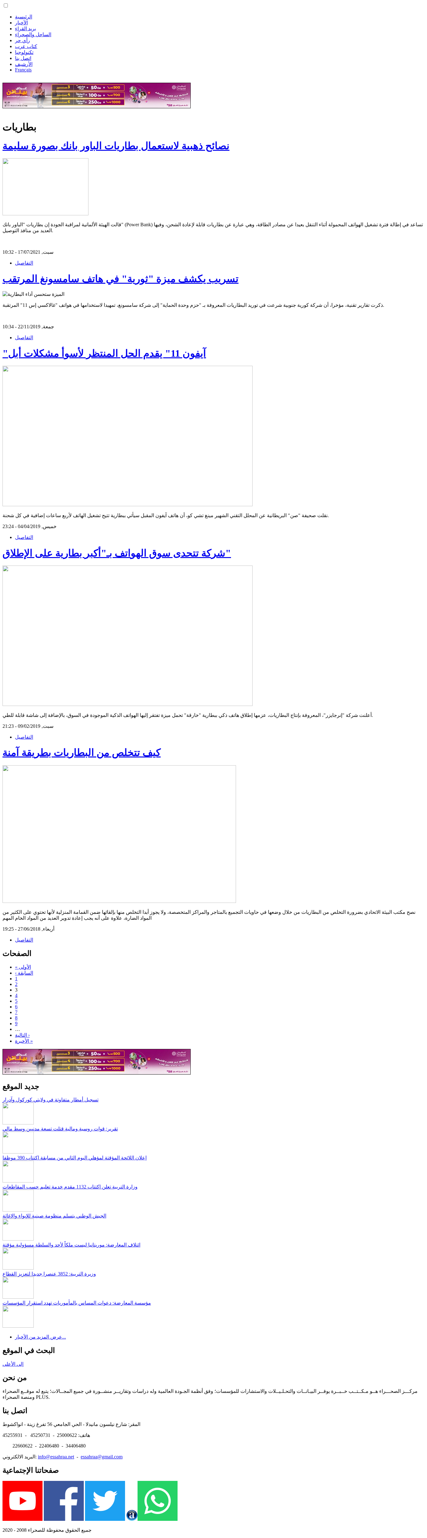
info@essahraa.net (56, 1456)
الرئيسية (23, 16)
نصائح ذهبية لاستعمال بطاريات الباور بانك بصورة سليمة (116, 145)
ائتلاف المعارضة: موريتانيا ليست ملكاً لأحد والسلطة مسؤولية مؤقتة (71, 1244)
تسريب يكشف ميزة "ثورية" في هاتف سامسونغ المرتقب (121, 278)
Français (23, 69)
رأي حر (22, 40)
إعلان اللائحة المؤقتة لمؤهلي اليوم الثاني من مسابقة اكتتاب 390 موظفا (75, 1157)
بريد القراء (25, 28)
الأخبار (21, 22)
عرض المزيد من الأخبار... (40, 1337)
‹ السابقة (24, 973)
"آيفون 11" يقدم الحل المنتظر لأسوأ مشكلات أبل (104, 353)
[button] (6, 5)
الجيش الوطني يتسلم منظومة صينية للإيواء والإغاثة (54, 1215)
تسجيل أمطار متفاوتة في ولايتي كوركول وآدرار (50, 1099)
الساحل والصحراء (33, 34)
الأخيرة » (24, 1041)
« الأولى (23, 967)
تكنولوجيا (24, 52)
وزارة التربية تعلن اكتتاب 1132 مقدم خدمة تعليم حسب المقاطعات (70, 1186)
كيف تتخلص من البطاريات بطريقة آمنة (82, 752)
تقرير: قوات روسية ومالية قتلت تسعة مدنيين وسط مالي (60, 1128)
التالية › (22, 1035)
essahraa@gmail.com (102, 1456)
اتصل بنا (23, 58)
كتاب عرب (26, 46)
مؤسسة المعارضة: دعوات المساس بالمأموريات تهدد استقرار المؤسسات (77, 1302)
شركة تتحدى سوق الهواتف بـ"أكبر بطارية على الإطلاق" (117, 553)
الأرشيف (24, 64)
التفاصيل (24, 263)
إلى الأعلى (13, 1364)
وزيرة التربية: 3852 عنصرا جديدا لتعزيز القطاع (49, 1273)
